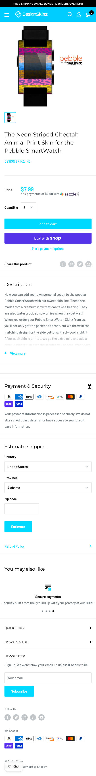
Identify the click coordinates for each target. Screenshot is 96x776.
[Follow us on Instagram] (24, 717)
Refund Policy (14, 546)
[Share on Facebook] (63, 264)
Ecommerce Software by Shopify (25, 766)
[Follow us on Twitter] (16, 717)
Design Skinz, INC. (17, 161)
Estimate (18, 526)
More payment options (48, 249)
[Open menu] (6, 15)
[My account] (79, 14)
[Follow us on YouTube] (41, 717)
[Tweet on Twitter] (80, 264)
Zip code (10, 499)
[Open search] (70, 14)
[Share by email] (88, 264)
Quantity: (11, 207)
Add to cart (48, 224)
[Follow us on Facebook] (7, 717)
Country (10, 457)
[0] (88, 14)
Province (11, 478)
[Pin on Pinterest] (71, 264)
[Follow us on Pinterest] (33, 717)
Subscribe (19, 691)
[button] (56, 194)
